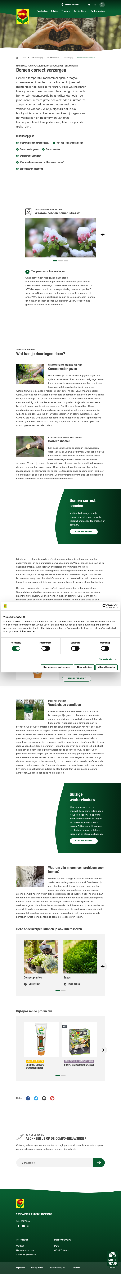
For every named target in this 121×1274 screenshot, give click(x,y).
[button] (55, 260)
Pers (56, 1246)
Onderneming (98, 11)
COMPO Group (61, 1250)
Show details (105, 659)
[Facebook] (18, 1226)
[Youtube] (23, 1226)
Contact (20, 1246)
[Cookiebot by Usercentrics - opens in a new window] (105, 606)
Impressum (20, 1268)
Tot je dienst (80, 11)
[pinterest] (52, 1098)
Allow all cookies (106, 667)
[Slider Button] (102, 234)
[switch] (45, 648)
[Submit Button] (99, 1162)
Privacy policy (37, 1268)
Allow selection (84, 667)
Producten (42, 11)
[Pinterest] (28, 1226)
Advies (54, 11)
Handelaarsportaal (25, 1250)
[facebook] (28, 1098)
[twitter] (36, 1098)
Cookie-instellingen (57, 1268)
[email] (44, 1098)
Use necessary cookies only (57, 667)
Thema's (66, 11)
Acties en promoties (26, 1254)
